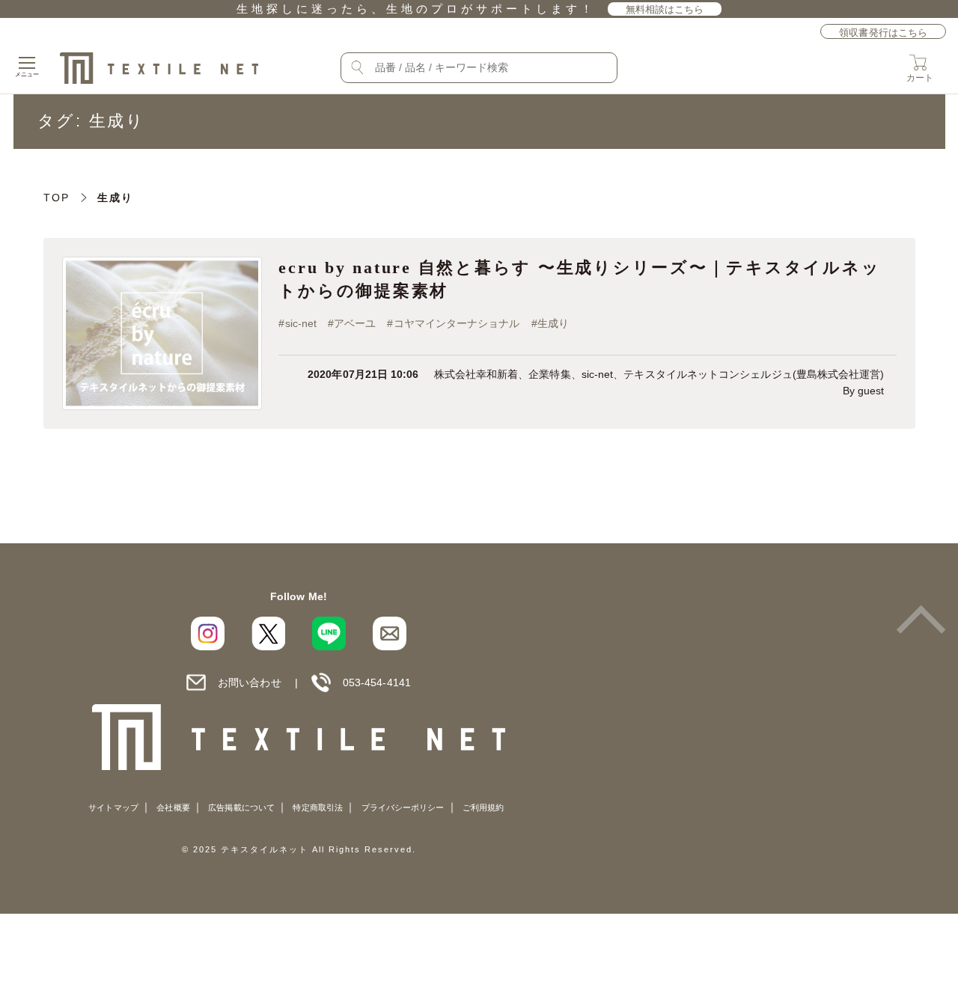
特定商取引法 (317, 807)
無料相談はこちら (665, 9)
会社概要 (172, 807)
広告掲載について (241, 807)
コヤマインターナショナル (457, 323)
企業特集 (549, 374)
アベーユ (355, 323)
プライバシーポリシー (403, 807)
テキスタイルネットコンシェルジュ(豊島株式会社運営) (753, 374)
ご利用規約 (483, 807)
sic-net (301, 323)
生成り (553, 323)
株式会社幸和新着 (476, 374)
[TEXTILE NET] (299, 736)
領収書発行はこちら (883, 32)
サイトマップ (113, 807)
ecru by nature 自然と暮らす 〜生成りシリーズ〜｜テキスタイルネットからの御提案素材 (579, 279)
